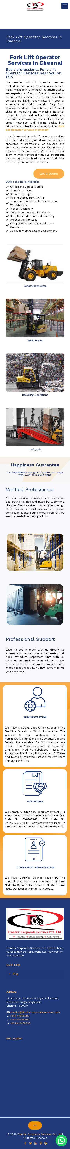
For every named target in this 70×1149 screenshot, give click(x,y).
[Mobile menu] (64, 6)
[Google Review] (45, 1143)
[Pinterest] (41, 1143)
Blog (15, 973)
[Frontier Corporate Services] (35, 6)
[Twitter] (30, 1143)
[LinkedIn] (36, 1143)
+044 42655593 (19, 1019)
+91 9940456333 (20, 1023)
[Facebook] (25, 1143)
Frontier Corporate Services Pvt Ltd (39, 1134)
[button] (48, 174)
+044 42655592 (19, 1016)
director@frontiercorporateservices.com (35, 1012)
